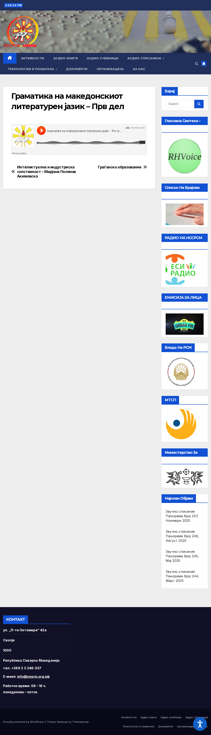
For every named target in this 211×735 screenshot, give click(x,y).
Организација (110, 69)
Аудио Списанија (144, 58)
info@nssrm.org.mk (33, 676)
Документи (77, 69)
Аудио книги (65, 58)
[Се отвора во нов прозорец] (181, 269)
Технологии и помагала (31, 69)
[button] (196, 64)
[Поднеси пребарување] (199, 104)
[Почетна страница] (9, 58)
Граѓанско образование (119, 167)
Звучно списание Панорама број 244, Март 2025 (182, 576)
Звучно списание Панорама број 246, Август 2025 (182, 536)
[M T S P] (181, 424)
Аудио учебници (102, 58)
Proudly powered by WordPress (24, 721)
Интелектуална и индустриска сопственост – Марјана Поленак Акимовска (46, 171)
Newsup (62, 721)
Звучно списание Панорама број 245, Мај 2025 (182, 556)
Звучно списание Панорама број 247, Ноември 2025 (182, 516)
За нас (139, 69)
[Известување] (203, 63)
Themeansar (80, 721)
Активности (32, 58)
